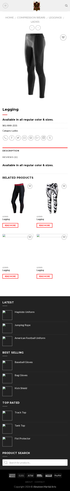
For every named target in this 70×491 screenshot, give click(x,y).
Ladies (35, 21)
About (29, 482)
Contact (40, 482)
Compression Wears (31, 17)
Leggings (55, 17)
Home (9, 17)
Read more (10, 225)
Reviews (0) (10, 157)
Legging (6, 219)
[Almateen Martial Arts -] (37, 5)
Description (10, 150)
